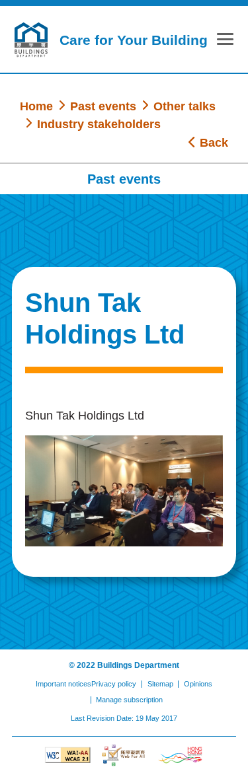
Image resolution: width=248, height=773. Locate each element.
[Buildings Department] (31, 39)
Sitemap (160, 684)
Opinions (198, 684)
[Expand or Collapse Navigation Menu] (225, 41)
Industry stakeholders (99, 124)
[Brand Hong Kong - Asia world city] (180, 755)
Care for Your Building (134, 40)
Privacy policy (113, 684)
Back (212, 142)
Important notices (63, 684)
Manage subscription (129, 700)
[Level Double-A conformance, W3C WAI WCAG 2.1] (68, 755)
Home (36, 106)
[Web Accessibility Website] (124, 755)
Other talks (184, 106)
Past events (103, 106)
